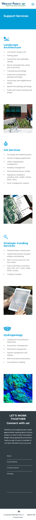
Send (27, 501)
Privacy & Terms (18, 517)
